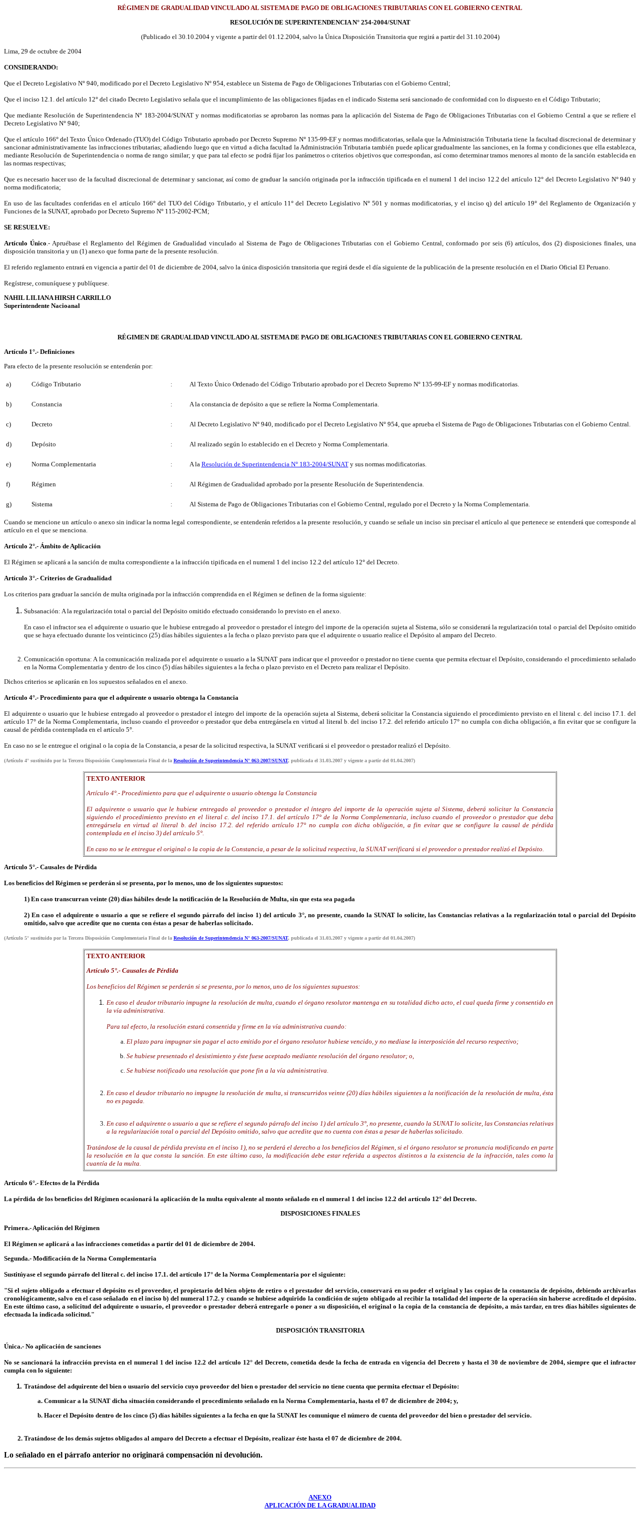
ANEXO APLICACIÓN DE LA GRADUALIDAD (320, 1501)
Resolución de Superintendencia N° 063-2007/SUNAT (231, 760)
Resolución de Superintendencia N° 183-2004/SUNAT (275, 464)
